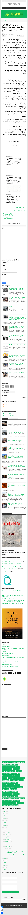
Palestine (18, 771)
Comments (6, 407)
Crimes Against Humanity (17, 762)
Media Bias (15, 794)
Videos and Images (6, 413)
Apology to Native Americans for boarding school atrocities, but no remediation (17, 289)
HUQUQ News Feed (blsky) (8, 415)
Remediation (13, 796)
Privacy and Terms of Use (8, 653)
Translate (13, 394)
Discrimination (15, 800)
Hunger (9, 778)
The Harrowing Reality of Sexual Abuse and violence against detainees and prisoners (16, 467)
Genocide (11, 771)
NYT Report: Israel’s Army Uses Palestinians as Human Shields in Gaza (17, 328)
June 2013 (7, 834)
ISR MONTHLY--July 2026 (8, 598)
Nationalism (5, 796)
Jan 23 (7, 848)
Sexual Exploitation (7, 798)
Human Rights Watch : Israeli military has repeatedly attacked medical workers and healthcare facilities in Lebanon (16, 456)
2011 (5, 860)
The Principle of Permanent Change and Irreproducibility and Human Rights (11, 564)
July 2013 (7, 832)
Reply (4, 31)
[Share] (1, 912)
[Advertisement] (12, 700)
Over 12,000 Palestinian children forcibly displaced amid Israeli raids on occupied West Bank (17, 374)
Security (15, 805)
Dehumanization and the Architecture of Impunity (16, 422)
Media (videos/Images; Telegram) (10, 661)
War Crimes (5, 762)
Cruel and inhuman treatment (9, 782)
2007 (5, 869)
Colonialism (15, 766)
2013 (5, 830)
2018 (5, 823)
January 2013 (8, 846)
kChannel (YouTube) (7, 664)
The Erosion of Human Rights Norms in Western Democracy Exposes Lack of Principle (16, 476)
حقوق (4, 33)
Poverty (15, 778)
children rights (12, 764)
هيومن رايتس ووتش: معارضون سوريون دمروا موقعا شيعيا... (15, 851)
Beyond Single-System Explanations (10, 561)
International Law (6, 794)
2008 (5, 867)
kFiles (3, 662)
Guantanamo (20, 803)
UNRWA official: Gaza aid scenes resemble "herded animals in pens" (17, 307)
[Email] (1, 910)
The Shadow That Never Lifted (9, 560)
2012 (5, 858)
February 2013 (8, 844)
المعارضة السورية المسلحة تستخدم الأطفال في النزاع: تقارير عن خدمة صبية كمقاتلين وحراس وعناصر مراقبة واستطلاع (13, 199)
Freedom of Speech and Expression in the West (17, 345)
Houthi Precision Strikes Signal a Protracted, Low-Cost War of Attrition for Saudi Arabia (14, 601)
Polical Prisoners (6, 769)
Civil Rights (19, 787)
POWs (3, 773)
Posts (5, 404)
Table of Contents (6, 646)
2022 (5, 820)
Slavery (12, 787)
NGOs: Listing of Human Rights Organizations (13, 657)
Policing (16, 785)
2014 (5, 827)
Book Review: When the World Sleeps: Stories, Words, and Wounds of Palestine (13, 567)
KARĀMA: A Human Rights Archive (16, 905)
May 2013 (7, 837)
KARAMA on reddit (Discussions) (10, 666)
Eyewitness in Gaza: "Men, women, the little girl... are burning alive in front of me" (17, 485)
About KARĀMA (6, 655)
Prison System (5, 775)
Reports (21, 778)
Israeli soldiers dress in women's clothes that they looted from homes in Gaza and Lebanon (17, 505)
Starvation (15, 769)
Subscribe (14, 4)
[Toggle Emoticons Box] (3, 228)
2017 (5, 825)
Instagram (16, 4)
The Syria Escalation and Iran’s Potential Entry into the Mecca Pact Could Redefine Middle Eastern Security (13, 595)
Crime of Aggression (7, 785)
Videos (9, 4)
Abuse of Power (6, 766)
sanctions (19, 780)
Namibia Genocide (6, 805)
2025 (5, 813)
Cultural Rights (6, 800)
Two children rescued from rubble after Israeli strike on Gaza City (17, 298)
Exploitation (14, 791)
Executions (5, 789)
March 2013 (8, 841)
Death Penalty (5, 791)
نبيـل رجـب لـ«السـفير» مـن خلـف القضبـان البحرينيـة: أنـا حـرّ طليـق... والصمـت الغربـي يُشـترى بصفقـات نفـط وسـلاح (14, 161)
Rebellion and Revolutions (8, 803)
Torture (4, 764)
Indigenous (5, 780)
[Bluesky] (1, 907)
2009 (5, 865)
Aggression (13, 789)
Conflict (17, 773)
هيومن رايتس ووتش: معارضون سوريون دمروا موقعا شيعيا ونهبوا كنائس (20, 209)
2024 (5, 816)
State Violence (15, 775)
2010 (5, 863)
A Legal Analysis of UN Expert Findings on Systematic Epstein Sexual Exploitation (16, 337)
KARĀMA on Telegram (19, 4)
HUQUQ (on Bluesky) (11, 4)
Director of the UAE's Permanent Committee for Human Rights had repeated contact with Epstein (17, 355)
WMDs (4, 778)
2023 (5, 818)
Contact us (4, 651)
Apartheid (10, 773)
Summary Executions (19, 798)
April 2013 (7, 839)
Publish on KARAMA (7, 659)
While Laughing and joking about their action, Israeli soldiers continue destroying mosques (16, 364)
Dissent (4, 771)
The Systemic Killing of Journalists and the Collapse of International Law (17, 447)
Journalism (12, 780)
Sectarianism (5, 787)
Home (3, 644)
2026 (5, 811)
